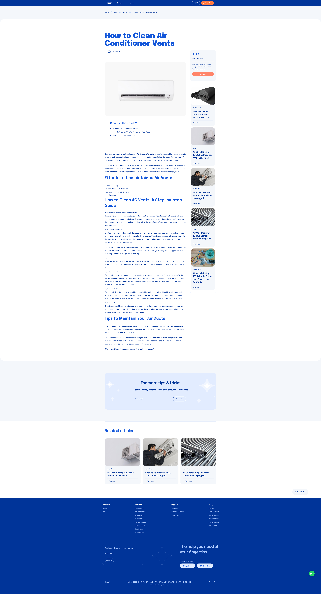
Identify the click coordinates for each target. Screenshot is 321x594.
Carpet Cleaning (140, 525)
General (211, 508)
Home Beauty (139, 518)
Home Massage (139, 532)
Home (107, 12)
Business (131, 3)
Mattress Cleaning (140, 522)
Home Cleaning (139, 508)
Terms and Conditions (177, 511)
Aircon (125, 12)
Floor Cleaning (213, 525)
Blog (115, 12)
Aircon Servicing (214, 511)
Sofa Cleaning (139, 529)
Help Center (174, 508)
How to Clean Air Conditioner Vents (145, 12)
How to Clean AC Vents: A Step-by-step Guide (131, 132)
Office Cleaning (139, 515)
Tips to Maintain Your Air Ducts (125, 135)
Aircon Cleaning (140, 511)
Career (104, 511)
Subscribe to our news (119, 548)
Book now (203, 74)
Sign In (196, 3)
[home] (109, 3)
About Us (105, 508)
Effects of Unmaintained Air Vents (126, 129)
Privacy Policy (175, 515)
